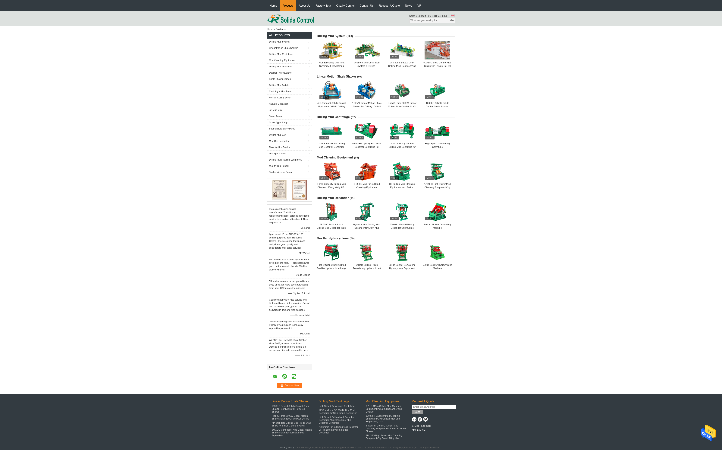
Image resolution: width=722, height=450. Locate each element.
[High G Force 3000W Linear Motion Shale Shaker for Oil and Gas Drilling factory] (402, 90)
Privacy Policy (287, 447)
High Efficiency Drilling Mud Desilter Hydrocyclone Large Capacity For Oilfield (331, 268)
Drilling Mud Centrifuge (281, 54)
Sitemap (426, 425)
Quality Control (345, 5)
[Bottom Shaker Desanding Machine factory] (437, 212)
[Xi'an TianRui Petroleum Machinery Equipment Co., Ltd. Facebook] (419, 420)
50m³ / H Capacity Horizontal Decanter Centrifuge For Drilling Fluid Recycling (366, 147)
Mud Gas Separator (279, 141)
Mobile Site (419, 430)
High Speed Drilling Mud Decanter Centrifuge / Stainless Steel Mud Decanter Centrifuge (336, 420)
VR (419, 5)
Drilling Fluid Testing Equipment (285, 159)
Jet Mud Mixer (276, 110)
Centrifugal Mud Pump (280, 91)
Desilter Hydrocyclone (280, 73)
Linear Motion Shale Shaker (283, 48)
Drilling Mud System (279, 41)
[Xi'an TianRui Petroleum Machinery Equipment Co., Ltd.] (291, 18)
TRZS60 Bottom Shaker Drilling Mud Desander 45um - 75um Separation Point (331, 228)
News (408, 5)
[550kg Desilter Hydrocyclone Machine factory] (437, 252)
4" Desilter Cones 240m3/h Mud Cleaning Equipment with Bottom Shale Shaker (386, 428)
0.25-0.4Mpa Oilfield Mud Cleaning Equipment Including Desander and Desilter (384, 409)
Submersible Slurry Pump (282, 128)
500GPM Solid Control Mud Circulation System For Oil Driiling (437, 66)
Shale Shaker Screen (280, 79)
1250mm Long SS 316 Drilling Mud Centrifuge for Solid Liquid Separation (402, 147)
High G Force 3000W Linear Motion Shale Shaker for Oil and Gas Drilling (402, 106)
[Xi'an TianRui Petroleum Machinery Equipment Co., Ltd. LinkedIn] (414, 420)
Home (273, 5)
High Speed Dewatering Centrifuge (337, 406)
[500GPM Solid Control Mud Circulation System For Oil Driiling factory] (437, 50)
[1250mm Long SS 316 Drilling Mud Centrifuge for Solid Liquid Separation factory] (402, 131)
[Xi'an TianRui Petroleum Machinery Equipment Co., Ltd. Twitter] (425, 420)
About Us (304, 5)
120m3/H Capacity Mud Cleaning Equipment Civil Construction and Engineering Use (383, 419)
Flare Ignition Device (279, 147)
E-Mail (415, 425)
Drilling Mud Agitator (279, 85)
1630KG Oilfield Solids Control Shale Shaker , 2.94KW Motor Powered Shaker (290, 409)
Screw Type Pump (278, 122)
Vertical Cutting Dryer (280, 97)
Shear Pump (275, 116)
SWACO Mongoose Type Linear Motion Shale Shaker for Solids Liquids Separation (292, 433)
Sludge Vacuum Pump (280, 172)
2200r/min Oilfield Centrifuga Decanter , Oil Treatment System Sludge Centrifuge (339, 430)
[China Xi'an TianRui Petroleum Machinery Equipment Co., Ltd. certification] (279, 189)
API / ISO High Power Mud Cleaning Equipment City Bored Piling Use (437, 187)
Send (417, 411)
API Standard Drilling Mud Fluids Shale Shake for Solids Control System (292, 424)
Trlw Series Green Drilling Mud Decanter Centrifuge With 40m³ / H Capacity (332, 147)
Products (288, 5)
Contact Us (367, 5)
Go (452, 20)
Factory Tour (323, 5)
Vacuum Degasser (278, 104)
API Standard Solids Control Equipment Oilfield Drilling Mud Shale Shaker (331, 106)
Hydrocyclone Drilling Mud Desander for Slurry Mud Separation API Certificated (367, 228)
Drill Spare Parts (277, 153)
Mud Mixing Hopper (279, 166)
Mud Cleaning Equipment (282, 60)
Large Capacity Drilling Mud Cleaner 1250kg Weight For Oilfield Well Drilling (331, 187)
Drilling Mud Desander (280, 66)
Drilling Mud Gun (277, 135)
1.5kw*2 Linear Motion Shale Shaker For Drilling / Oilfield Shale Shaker (367, 106)
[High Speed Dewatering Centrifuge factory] (437, 131)
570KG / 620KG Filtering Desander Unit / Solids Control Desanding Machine (402, 228)
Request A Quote (389, 5)
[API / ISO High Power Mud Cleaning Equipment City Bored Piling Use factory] (437, 171)
